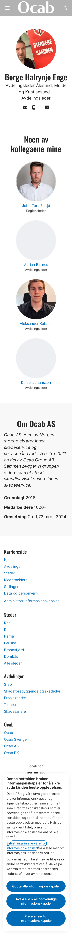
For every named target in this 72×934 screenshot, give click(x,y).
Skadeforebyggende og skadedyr (32, 691)
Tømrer (10, 704)
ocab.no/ (36, 766)
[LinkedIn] (47, 108)
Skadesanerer (15, 711)
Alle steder (13, 663)
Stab (8, 684)
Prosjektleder (15, 698)
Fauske (10, 643)
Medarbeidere (15, 580)
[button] (64, 8)
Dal (6, 630)
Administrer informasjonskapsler (31, 601)
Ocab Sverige (15, 739)
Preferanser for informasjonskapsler (36, 918)
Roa (7, 623)
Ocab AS (11, 746)
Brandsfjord (14, 650)
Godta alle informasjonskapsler (36, 886)
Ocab (8, 732)
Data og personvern (21, 593)
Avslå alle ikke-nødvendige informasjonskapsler (36, 901)
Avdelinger (13, 566)
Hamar (9, 636)
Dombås (11, 656)
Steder (9, 573)
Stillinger (11, 587)
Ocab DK (11, 753)
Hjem (8, 560)
